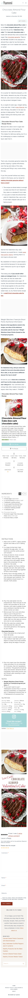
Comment (5, 853)
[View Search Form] (23, 3)
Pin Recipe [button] (15, 448)
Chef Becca (10, 728)
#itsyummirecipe (13, 725)
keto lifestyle (20, 107)
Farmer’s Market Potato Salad (12, 954)
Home (14, 985)
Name (3, 877)
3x (25, 493)
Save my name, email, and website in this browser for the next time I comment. (14, 898)
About (14, 991)
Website (4, 893)
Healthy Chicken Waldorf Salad (12, 956)
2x (22, 493)
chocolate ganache (14, 37)
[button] (2, 440)
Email (3, 885)
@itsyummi (14, 723)
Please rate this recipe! (8, 845)
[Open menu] (26, 3)
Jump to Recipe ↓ (22, 21)
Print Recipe (15, 444)
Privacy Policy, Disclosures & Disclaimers (14, 988)
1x (19, 493)
